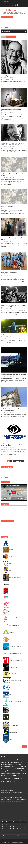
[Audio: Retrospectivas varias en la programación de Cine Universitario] (14, 432)
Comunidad (4, 762)
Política (23, 773)
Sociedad (13, 776)
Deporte (14, 762)
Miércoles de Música (17, 771)
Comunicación (21, 760)
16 (6, 828)
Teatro (2, 778)
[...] (14, 83)
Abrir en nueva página (6, 27)
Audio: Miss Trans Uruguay (8, 335)
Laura (2, 792)
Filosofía (4, 768)
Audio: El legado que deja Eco (9, 76)
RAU (10, 687)
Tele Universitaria (13, 732)
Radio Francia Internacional (15, 660)
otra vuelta (15, 773)
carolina (12, 77)
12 (17, 826)
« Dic (3, 835)
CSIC (10, 570)
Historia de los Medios (14, 625)
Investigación (4, 771)
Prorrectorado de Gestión (15, 653)
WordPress (9, 842)
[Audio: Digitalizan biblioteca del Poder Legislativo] (14, 97)
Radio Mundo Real (13, 667)
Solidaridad (23, 775)
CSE (10, 563)
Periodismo (19, 773)
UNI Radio (9, 10)
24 (10, 831)
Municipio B (11, 632)
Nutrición (11, 773)
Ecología (9, 764)
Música (23, 771)
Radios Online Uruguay (16, 680)
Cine (16, 760)
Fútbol (10, 768)
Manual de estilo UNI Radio (8, 206)
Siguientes (19, 461)
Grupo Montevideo (13, 612)
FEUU (10, 591)
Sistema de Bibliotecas (14, 725)
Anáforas (11, 549)
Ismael (12, 146)
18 (13, 828)
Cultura (9, 762)
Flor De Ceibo (12, 605)
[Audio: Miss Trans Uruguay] (14, 325)
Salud (3, 776)
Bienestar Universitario (8, 760)
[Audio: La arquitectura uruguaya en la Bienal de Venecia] (14, 226)
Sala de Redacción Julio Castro (16, 710)
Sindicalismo (7, 775)
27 (20, 831)
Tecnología (7, 778)
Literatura (11, 771)
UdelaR (10, 739)
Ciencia (13, 760)
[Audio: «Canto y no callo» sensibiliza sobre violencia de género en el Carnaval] (14, 132)
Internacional (20, 768)
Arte (2, 760)
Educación (18, 764)
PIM (10, 639)
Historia (14, 768)
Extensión (11, 584)
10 (10, 826)
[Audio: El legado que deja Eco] (14, 56)
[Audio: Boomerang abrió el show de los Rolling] (14, 359)
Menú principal (7, 31)
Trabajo (11, 778)
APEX (10, 556)
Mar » (18, 835)
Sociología (18, 775)
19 (17, 828)
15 (2, 828)
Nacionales (3, 773)
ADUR (10, 543)
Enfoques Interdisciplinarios (8, 766)
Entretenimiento (18, 766)
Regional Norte (12, 694)
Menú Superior (7, 1)
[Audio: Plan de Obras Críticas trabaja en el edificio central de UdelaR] (14, 396)
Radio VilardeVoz (13, 673)
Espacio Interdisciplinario (15, 577)
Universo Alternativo (15, 781)
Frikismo (7, 768)
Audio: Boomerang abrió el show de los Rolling (13, 374)
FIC (10, 598)
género (12, 768)
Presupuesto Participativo (15, 646)
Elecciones (24, 764)
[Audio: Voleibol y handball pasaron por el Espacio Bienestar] (14, 260)
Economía (13, 764)
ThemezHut (21, 842)
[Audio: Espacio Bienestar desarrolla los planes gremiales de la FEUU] (14, 294)
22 (2, 831)
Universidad (8, 781)
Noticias (7, 773)
